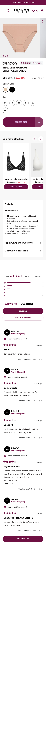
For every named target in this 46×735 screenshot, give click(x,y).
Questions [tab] (27, 304)
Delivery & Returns (16, 250)
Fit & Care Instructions (19, 242)
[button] (31, 62)
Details (9, 204)
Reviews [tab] (10, 304)
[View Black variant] (12, 90)
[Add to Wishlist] (39, 122)
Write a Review (27, 318)
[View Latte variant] (5, 90)
